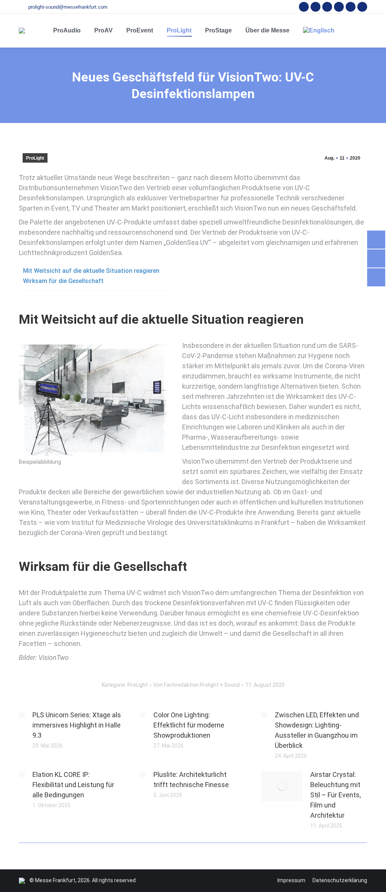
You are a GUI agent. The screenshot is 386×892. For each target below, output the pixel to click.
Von (196, 685)
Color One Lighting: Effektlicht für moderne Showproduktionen (188, 725)
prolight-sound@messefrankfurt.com (67, 7)
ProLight (35, 158)
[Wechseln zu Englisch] (319, 30)
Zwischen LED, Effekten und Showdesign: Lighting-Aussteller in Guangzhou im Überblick (317, 730)
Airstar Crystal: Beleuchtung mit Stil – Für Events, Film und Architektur (335, 795)
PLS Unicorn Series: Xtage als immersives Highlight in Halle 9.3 (76, 725)
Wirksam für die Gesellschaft (63, 281)
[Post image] (22, 715)
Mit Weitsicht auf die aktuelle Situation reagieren (91, 270)
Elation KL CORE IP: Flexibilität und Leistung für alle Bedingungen (73, 785)
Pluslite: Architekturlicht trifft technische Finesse (191, 780)
